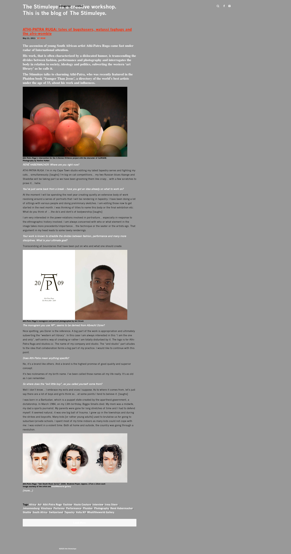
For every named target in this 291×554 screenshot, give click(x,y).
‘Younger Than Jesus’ (58, 78)
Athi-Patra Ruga (52, 504)
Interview (97, 504)
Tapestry (69, 512)
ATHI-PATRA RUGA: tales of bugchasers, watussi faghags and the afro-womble (77, 31)
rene (42, 38)
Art (39, 504)
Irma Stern (111, 504)
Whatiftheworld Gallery (100, 512)
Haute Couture (82, 504)
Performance (73, 508)
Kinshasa (46, 508)
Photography (101, 508)
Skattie (27, 512)
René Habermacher (121, 508)
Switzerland (56, 512)
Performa (59, 508)
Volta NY (81, 512)
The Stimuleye (40, 6)
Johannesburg (31, 508)
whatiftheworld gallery (61, 486)
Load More (79, 522)
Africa (32, 504)
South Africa (40, 512)
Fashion (67, 504)
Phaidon (88, 508)
